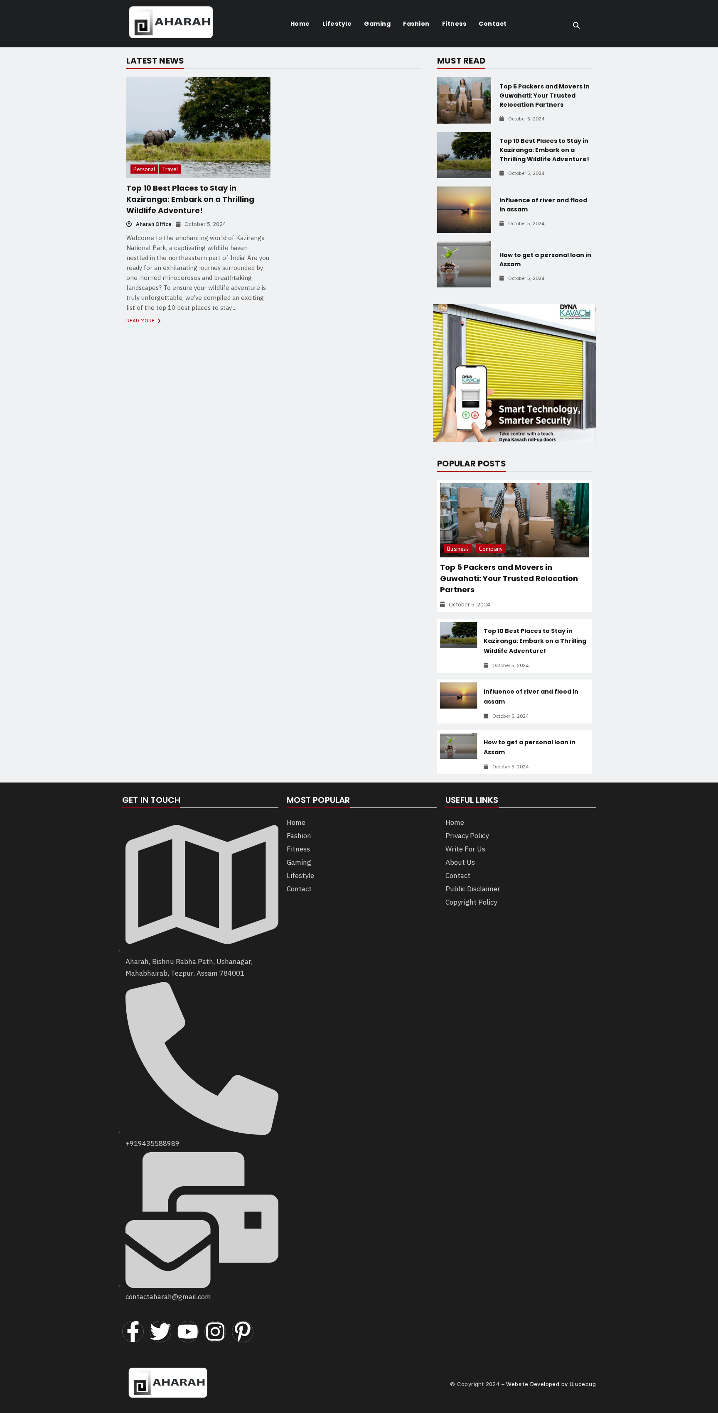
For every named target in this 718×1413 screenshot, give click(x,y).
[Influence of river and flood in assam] (464, 209)
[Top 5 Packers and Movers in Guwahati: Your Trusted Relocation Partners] (464, 100)
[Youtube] (188, 1331)
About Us (460, 862)
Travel (170, 169)
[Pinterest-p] (242, 1331)
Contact (493, 24)
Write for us (465, 849)
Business (458, 548)
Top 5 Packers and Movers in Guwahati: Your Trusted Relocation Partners (544, 95)
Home (300, 24)
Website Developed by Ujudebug (551, 1384)
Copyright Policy (471, 902)
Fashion (416, 24)
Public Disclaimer (472, 888)
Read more (141, 320)
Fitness (454, 24)
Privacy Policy (467, 835)
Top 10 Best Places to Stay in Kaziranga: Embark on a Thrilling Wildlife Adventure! (190, 199)
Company (491, 548)
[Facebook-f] (133, 1331)
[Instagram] (215, 1331)
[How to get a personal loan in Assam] (464, 264)
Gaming (377, 24)
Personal (144, 169)
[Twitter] (160, 1331)
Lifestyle (337, 24)
